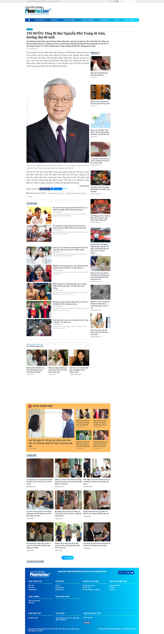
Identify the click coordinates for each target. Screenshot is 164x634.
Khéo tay (31, 603)
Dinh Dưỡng (104, 20)
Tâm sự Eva (86, 587)
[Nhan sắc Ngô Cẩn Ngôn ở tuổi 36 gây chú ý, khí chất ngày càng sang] (58, 358)
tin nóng (29, 196)
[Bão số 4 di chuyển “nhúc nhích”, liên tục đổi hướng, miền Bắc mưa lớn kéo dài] (100, 120)
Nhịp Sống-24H (40, 20)
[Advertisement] (100, 371)
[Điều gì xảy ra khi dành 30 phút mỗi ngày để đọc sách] (100, 92)
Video (116, 20)
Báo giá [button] (87, 622)
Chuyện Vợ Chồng (69, 20)
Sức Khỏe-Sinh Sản (87, 20)
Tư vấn (112, 587)
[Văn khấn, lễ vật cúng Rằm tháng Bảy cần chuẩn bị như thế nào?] (100, 177)
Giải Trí (58, 585)
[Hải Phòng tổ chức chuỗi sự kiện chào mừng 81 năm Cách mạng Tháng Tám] (100, 206)
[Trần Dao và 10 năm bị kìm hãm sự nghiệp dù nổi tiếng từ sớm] (79, 358)
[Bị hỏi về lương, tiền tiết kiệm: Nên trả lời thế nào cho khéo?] (100, 320)
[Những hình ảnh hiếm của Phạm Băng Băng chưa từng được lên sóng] (36, 358)
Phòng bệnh (60, 587)
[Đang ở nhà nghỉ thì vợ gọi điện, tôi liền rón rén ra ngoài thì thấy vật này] (96, 499)
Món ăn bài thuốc (34, 601)
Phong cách (59, 590)
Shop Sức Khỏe (129, 20)
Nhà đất (31, 585)
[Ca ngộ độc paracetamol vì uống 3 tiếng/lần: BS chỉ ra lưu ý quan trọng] (100, 149)
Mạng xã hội (32, 590)
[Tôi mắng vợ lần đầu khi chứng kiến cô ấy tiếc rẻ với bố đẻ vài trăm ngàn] (96, 531)
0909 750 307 (88, 618)
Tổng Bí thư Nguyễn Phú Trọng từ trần (76, 193)
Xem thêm (67, 558)
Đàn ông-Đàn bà (115, 585)
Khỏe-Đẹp (54, 20)
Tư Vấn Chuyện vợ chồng (90, 590)
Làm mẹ (112, 590)
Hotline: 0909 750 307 (53, 1)
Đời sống (29, 29)
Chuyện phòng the (88, 585)
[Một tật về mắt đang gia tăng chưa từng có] (100, 63)
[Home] (29, 20)
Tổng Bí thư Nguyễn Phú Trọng (56, 193)
